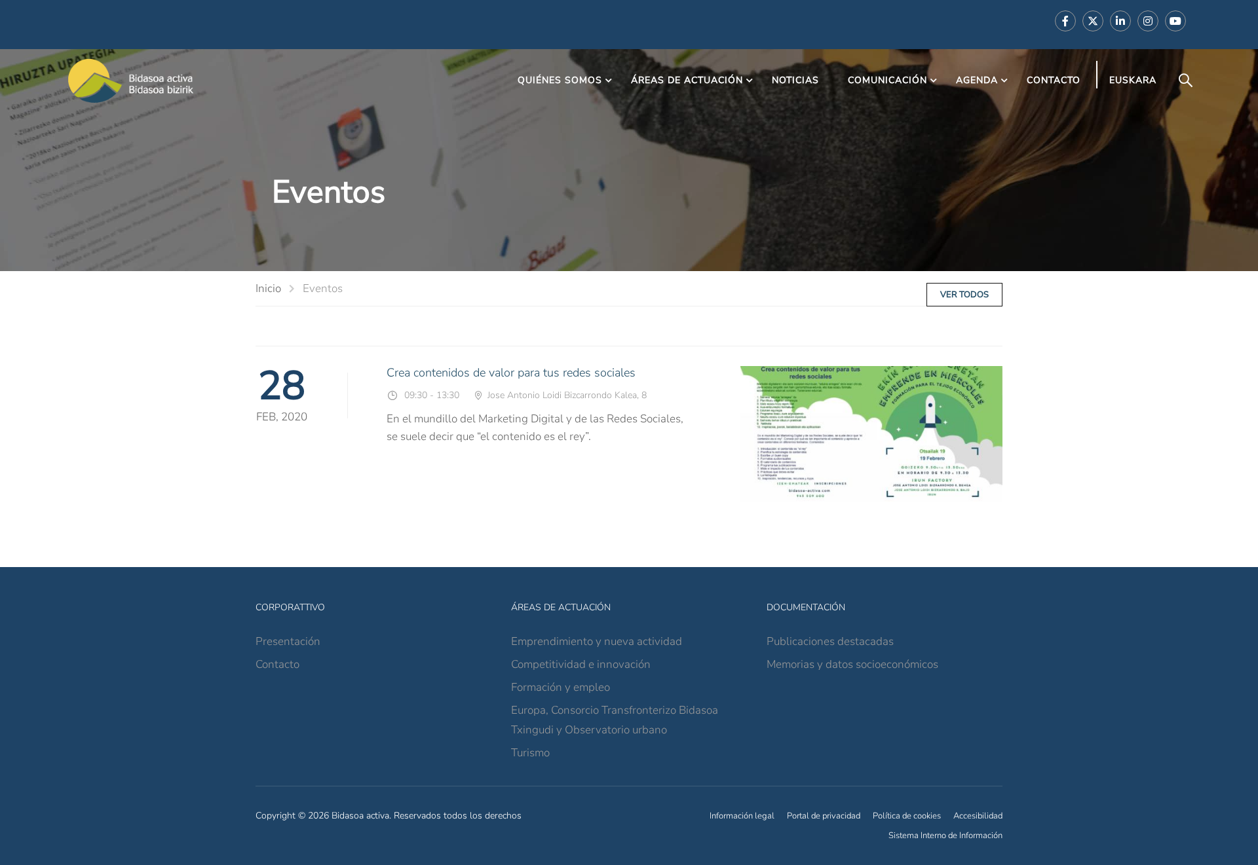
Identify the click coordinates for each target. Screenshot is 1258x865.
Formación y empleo (560, 687)
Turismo (530, 752)
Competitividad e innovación (581, 664)
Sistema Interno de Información (945, 835)
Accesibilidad (977, 816)
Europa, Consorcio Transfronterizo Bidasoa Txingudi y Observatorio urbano (614, 720)
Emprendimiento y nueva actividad (596, 641)
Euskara (1132, 80)
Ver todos (964, 295)
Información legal (742, 816)
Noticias (795, 80)
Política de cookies (907, 816)
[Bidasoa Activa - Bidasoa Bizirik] (131, 81)
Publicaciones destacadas (830, 641)
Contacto (1053, 80)
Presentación (288, 641)
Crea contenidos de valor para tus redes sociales (511, 372)
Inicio (268, 288)
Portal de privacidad (823, 816)
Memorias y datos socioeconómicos (852, 664)
